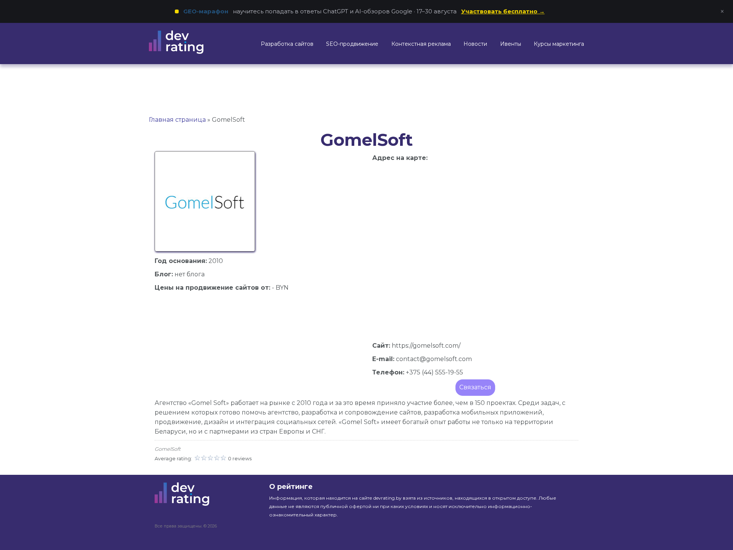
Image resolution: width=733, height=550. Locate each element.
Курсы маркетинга (559, 43)
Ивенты (510, 43)
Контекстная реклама (421, 43)
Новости (475, 43)
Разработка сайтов (287, 43)
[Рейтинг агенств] (186, 42)
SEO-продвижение (352, 43)
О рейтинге (291, 486)
